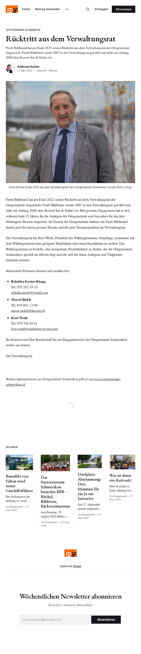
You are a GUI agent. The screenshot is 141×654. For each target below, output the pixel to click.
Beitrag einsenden (47, 9)
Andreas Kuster (28, 66)
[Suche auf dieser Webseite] (88, 9)
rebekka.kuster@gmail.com (29, 292)
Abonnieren (123, 9)
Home (26, 9)
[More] (67, 9)
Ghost (77, 566)
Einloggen (101, 9)
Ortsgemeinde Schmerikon (23, 29)
